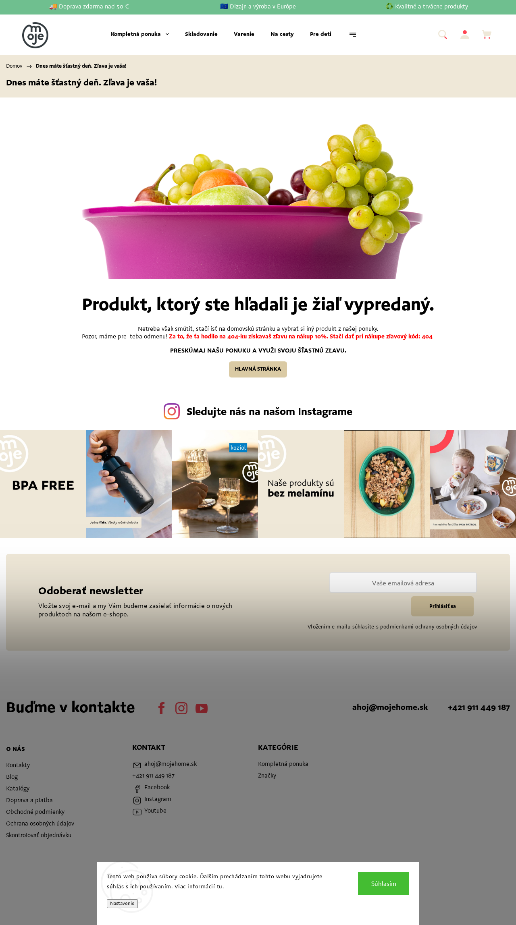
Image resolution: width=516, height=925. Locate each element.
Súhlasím (383, 883)
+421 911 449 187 (479, 708)
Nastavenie (122, 903)
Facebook (161, 708)
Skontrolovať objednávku (38, 836)
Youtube (202, 708)
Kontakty (18, 766)
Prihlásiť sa (442, 606)
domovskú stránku (252, 329)
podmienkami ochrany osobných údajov (428, 627)
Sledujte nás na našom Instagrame (269, 412)
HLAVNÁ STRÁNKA (258, 369)
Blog (12, 777)
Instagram (181, 708)
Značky (267, 776)
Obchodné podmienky (35, 812)
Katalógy (17, 789)
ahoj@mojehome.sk (390, 708)
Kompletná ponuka (283, 764)
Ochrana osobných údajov (40, 824)
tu (220, 887)
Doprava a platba (29, 801)
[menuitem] (140, 35)
